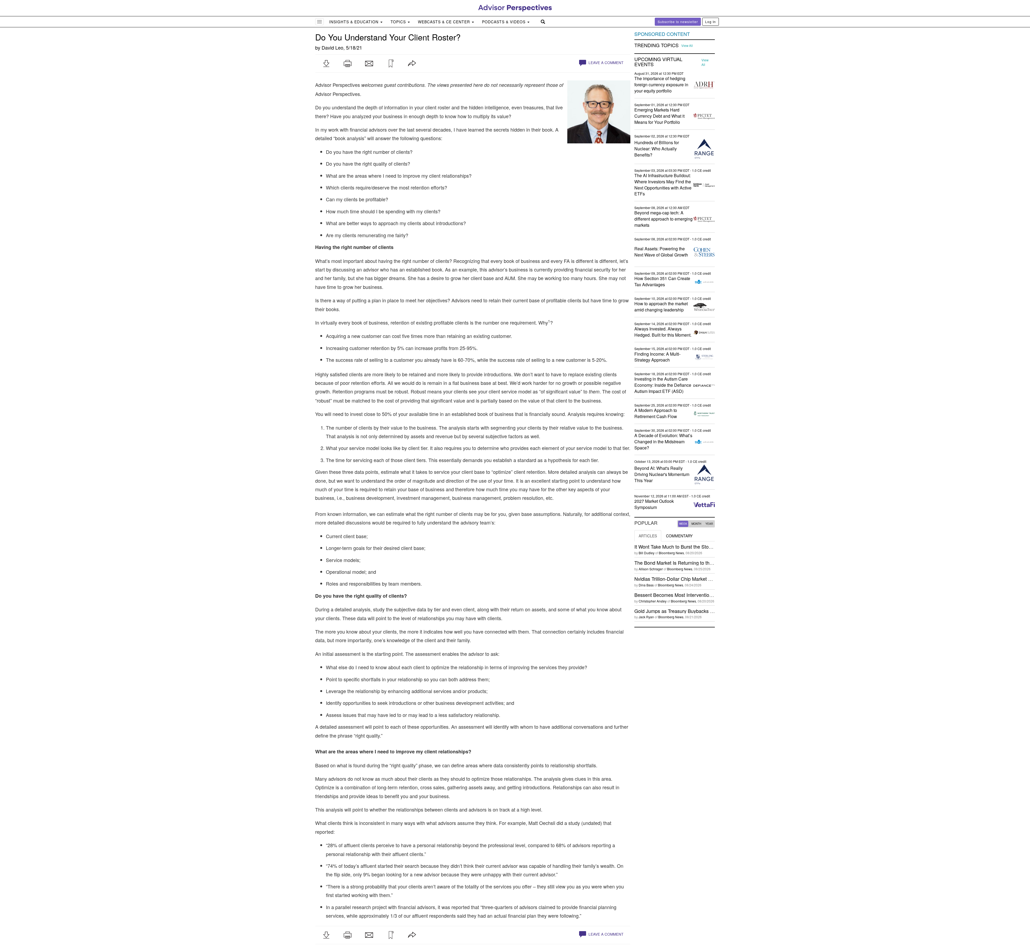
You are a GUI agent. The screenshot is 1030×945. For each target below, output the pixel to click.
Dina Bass (646, 585)
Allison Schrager (651, 569)
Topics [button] (399, 21)
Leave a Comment (605, 62)
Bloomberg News (671, 552)
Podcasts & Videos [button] (504, 21)
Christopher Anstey (653, 601)
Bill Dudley (646, 552)
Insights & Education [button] (354, 21)
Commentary (679, 535)
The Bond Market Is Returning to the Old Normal (686, 562)
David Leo (332, 47)
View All (687, 45)
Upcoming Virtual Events (658, 62)
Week (683, 524)
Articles (648, 535)
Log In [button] (710, 21)
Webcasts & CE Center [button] (444, 21)
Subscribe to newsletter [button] (678, 21)
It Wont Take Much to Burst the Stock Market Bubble (690, 546)
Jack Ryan (646, 617)
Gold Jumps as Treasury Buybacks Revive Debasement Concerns (704, 610)
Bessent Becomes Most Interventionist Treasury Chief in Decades (704, 594)
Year (709, 524)
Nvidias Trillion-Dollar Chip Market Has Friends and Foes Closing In (706, 578)
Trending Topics (656, 45)
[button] (326, 63)
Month (696, 524)
